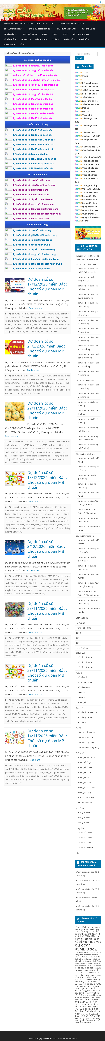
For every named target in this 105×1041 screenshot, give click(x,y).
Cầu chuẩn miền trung (39, 29)
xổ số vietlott (89, 97)
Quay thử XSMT (90, 213)
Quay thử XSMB (89, 206)
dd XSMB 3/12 (18, 576)
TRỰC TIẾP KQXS (30, 34)
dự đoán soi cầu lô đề (89, 957)
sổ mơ (22, 44)
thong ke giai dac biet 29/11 (55, 707)
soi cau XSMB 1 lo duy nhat (54, 324)
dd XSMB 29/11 (19, 700)
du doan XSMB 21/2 (34, 375)
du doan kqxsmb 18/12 (48, 507)
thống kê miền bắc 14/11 (46, 776)
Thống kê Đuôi (89, 175)
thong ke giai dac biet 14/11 (45, 769)
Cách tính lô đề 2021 (83, 927)
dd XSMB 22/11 (19, 441)
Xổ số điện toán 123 (87, 717)
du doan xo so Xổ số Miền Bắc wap (88, 940)
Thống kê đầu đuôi (32, 386)
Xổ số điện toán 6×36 (87, 712)
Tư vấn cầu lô (10, 34)
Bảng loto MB (84, 812)
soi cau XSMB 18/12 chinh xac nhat (40, 514)
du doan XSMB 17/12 (36, 313)
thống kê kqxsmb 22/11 (42, 455)
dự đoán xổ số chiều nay (87, 958)
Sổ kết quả (9, 39)
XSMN (54, 34)
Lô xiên (95, 964)
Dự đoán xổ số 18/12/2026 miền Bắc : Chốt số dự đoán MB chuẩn (47, 480)
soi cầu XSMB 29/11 (53, 703)
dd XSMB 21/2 (18, 375)
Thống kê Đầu (89, 171)
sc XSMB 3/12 (50, 576)
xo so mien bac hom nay (87, 1021)
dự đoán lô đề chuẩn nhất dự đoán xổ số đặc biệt (88, 952)
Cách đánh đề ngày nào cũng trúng (87, 930)
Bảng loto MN (84, 822)
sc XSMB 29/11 (53, 700)
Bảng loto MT (84, 817)
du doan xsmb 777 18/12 (27, 510)
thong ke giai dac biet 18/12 (46, 517)
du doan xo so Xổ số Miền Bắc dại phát (87, 936)
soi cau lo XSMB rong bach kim (27, 324)
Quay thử (8, 44)
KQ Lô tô (83, 39)
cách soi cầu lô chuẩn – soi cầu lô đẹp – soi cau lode (28, 24)
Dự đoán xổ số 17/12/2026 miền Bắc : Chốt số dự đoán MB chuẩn (47, 286)
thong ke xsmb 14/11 (31, 779)
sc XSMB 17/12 (53, 313)
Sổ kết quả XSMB (90, 86)
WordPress (72, 1038)
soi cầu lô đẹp (87, 999)
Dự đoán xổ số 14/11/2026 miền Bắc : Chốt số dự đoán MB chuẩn (47, 738)
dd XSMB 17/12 (19, 313)
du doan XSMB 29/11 (36, 700)
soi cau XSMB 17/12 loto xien (33, 328)
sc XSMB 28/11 (53, 638)
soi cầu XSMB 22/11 (56, 448)
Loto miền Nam (89, 199)
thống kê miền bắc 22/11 (31, 459)
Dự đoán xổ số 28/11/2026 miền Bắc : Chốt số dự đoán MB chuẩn (47, 611)
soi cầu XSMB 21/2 (53, 382)
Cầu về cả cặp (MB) (91, 146)
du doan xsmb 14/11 (21, 765)
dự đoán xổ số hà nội (93, 961)
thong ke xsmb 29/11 (48, 717)
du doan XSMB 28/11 (36, 638)
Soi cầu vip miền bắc (13, 29)
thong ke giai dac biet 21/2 (53, 386)
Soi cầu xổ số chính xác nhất (88, 1012)
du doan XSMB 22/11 (36, 441)
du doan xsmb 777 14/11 (42, 765)
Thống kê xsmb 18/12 (31, 528)
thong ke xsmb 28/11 (31, 652)
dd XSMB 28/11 (19, 638)
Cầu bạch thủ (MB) (91, 136)
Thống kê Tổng (89, 185)
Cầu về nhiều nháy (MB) (88, 747)
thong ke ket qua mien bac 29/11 (19, 710)
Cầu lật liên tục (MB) (87, 737)
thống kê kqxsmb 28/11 (58, 645)
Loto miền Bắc (89, 196)
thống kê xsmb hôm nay (46, 331)
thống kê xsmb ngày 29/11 (30, 721)
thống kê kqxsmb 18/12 (58, 521)
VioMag (37, 1038)
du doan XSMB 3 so (84, 947)
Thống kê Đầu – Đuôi (87, 787)
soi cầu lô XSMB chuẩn (59, 583)
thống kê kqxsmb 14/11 (54, 772)
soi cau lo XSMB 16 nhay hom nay (52, 317)
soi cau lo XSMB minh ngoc (40, 586)
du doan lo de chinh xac (87, 932)
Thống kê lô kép (12, 331)
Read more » (35, 308)
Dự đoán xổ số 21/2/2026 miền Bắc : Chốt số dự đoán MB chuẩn (46, 348)
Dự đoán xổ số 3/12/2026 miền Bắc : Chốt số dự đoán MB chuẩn (46, 549)
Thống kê (68, 39)
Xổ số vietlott (83, 677)
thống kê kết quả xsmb (57, 328)
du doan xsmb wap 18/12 (50, 510)
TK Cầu (54, 39)
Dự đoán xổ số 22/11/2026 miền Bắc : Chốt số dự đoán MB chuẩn (47, 410)
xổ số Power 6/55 (90, 104)
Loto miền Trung (90, 203)
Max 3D (85, 108)
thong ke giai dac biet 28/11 (46, 641)
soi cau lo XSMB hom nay (16, 586)
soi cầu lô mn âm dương (25, 317)
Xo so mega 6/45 (90, 101)
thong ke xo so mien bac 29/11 (24, 717)
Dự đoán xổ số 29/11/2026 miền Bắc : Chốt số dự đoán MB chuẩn (47, 673)
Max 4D (85, 111)
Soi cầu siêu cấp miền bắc (70, 24)
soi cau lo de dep (85, 967)
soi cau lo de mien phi (87, 971)
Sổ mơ (85, 220)
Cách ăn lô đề (88, 29)
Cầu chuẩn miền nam (66, 29)
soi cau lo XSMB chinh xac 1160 (37, 321)
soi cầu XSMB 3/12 (52, 590)
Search (79, 58)
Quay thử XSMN (90, 210)
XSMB (44, 34)
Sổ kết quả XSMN (90, 90)
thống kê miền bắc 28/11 (46, 648)
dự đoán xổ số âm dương (83, 964)
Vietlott (25, 39)
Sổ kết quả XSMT (90, 93)
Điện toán (40, 39)
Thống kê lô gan (90, 160)
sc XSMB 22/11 (53, 441)
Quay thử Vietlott (91, 217)
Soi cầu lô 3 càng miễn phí (87, 994)
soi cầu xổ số (90, 1008)
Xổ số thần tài (89, 132)
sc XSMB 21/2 (50, 375)
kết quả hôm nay (81, 34)
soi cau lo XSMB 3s (13, 321)
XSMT (65, 34)
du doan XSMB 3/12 (34, 576)
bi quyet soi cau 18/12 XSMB (24, 507)
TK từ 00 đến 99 (89, 192)
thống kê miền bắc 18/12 (46, 524)
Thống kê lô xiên (27, 331)
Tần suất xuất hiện (91, 189)
